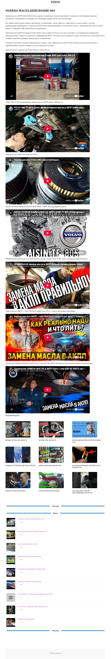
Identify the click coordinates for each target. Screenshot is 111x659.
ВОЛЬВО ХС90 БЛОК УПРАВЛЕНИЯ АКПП (32, 531)
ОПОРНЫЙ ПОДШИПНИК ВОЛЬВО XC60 (31, 569)
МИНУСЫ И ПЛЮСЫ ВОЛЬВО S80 (29, 582)
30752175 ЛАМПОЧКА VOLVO (27, 544)
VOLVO (55, 2)
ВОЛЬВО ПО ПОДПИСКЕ (26, 619)
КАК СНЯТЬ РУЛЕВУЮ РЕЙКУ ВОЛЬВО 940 (33, 607)
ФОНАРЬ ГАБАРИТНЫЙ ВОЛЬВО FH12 (31, 519)
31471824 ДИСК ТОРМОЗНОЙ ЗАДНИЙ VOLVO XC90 (35, 594)
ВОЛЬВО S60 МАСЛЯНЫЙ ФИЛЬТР (30, 557)
